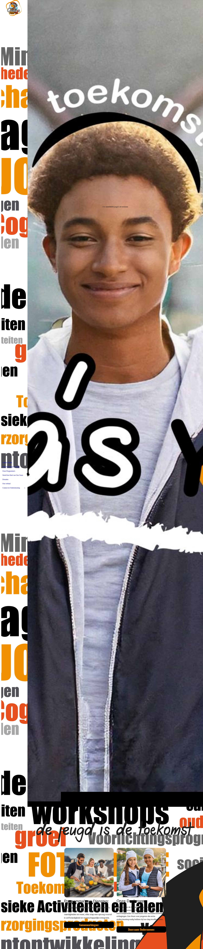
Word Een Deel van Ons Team (12, 475)
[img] (115, 403)
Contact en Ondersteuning (11, 488)
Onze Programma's (8, 471)
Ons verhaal (6, 483)
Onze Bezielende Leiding (10, 467)
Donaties (5, 479)
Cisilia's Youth (7, 462)
